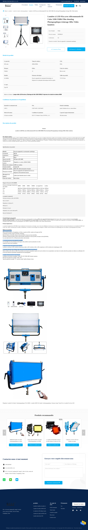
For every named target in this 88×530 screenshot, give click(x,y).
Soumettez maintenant (53, 482)
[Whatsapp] (6, 480)
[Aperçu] (8, 6)
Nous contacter (50, 5)
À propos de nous (42, 5)
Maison (6, 11)
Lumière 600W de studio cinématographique (41, 403)
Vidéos (36, 4)
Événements (59, 4)
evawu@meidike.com (10, 468)
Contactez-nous (57, 49)
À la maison (25, 4)
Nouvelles (63, 508)
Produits (31, 4)
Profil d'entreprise (53, 507)
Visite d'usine (52, 510)
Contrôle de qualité (53, 512)
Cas (61, 506)
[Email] (19, 480)
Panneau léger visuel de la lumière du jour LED (63, 403)
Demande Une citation (69, 5)
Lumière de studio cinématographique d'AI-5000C (19, 403)
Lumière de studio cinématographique (20, 11)
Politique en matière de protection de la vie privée (16, 528)
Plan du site (52, 514)
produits (10, 11)
